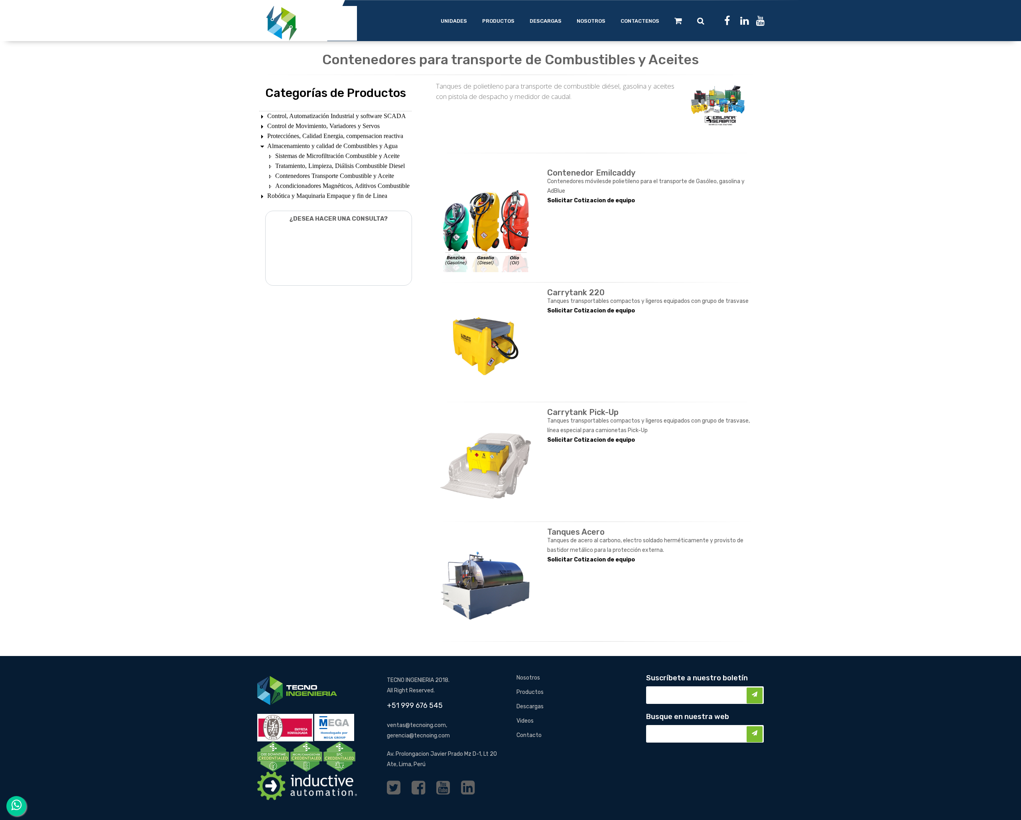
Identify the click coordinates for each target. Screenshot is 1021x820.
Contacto (529, 735)
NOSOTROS (591, 21)
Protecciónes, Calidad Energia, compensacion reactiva (335, 135)
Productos (530, 692)
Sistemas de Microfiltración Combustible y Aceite (337, 155)
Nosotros (528, 677)
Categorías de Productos (335, 93)
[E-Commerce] (678, 21)
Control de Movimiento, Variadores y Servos (323, 126)
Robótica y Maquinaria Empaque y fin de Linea (327, 195)
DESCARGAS (546, 21)
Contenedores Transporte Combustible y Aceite (334, 175)
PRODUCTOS (498, 21)
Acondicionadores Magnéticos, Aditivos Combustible (342, 185)
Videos (525, 720)
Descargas (530, 706)
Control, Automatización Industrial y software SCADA (336, 116)
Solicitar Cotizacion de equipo (591, 200)
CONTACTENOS (640, 21)
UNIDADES (454, 21)
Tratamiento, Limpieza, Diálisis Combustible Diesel (340, 165)
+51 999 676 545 (415, 705)
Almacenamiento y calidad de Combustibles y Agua (332, 145)
